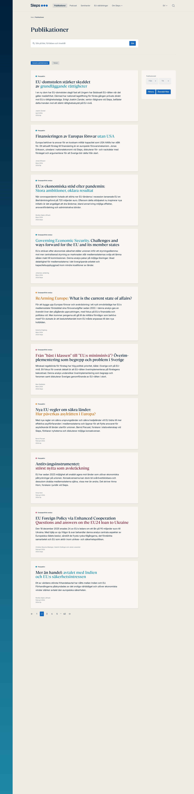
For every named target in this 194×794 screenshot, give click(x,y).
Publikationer (60, 5)
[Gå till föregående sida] (32, 614)
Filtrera (151, 92)
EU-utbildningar (101, 5)
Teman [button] (55, 63)
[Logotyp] (39, 5)
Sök (132, 43)
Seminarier (85, 5)
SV (164, 5)
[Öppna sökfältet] (173, 5)
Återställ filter (163, 92)
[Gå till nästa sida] (69, 614)
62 (64, 614)
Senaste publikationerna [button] (40, 63)
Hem (32, 17)
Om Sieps (116, 5)
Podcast (73, 5)
